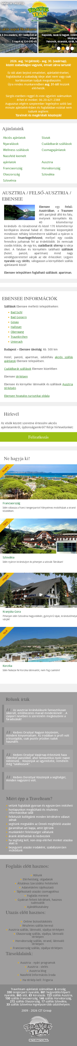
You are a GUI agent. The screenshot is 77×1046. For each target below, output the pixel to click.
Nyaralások (10, 144)
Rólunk (37, 875)
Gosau (15, 322)
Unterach (17, 342)
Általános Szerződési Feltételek (37, 883)
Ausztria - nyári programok (37, 963)
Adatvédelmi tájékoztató (38, 887)
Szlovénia (9, 180)
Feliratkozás (38, 437)
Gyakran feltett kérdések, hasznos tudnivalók (40, 901)
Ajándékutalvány (37, 907)
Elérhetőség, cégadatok (38, 879)
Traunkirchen (19, 337)
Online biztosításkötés (37, 921)
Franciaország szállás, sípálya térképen (38, 948)
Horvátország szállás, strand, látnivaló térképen (39, 942)
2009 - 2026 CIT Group (36, 1010)
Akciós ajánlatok (14, 137)
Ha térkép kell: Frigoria (38, 980)
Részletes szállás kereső (37, 925)
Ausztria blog (37, 971)
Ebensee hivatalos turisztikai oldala (26, 396)
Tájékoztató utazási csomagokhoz (38, 891)
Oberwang (17, 332)
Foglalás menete (37, 895)
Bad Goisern (19, 317)
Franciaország (12, 168)
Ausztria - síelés (38, 967)
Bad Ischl (16, 312)
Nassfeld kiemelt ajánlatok (14, 159)
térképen (22, 376)
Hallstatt (16, 327)
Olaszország (11, 174)
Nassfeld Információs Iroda (37, 975)
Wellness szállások (16, 150)
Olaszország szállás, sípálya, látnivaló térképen (39, 935)
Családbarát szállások (17, 369)
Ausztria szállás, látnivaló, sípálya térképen (36, 929)
